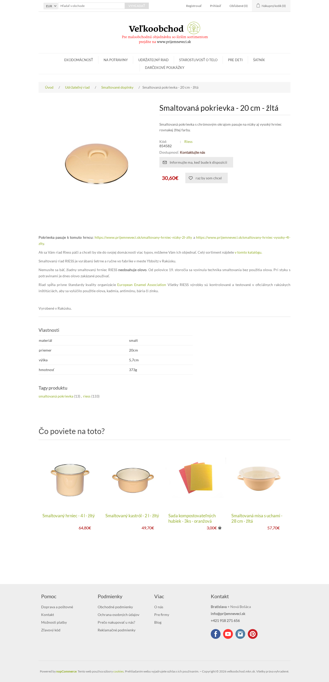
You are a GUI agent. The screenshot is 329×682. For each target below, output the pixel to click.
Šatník (259, 60)
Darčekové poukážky (164, 68)
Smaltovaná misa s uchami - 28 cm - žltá (256, 518)
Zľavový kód (50, 630)
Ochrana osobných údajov (118, 614)
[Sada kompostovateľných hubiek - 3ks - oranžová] (196, 478)
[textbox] (91, 6)
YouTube (228, 634)
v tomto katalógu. (248, 252)
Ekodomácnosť (78, 60)
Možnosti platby (54, 622)
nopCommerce (66, 671)
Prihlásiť (215, 6)
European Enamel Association (141, 284)
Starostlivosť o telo (198, 60)
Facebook (216, 634)
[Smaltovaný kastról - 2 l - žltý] (133, 478)
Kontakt (47, 614)
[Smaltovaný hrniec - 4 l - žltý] (70, 478)
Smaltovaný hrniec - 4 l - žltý (68, 515)
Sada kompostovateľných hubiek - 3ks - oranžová (192, 518)
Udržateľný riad (153, 60)
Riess (188, 141)
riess (86, 396)
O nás (158, 607)
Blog (157, 622)
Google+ (253, 634)
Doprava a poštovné (57, 607)
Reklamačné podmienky (116, 630)
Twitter (240, 634)
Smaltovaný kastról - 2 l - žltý (132, 515)
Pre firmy (161, 614)
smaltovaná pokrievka (56, 396)
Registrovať (194, 6)
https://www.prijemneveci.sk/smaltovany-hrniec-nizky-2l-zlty (143, 237)
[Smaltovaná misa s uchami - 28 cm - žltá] (259, 478)
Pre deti (235, 60)
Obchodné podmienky (115, 607)
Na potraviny (116, 60)
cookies (118, 671)
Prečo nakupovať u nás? (116, 622)
